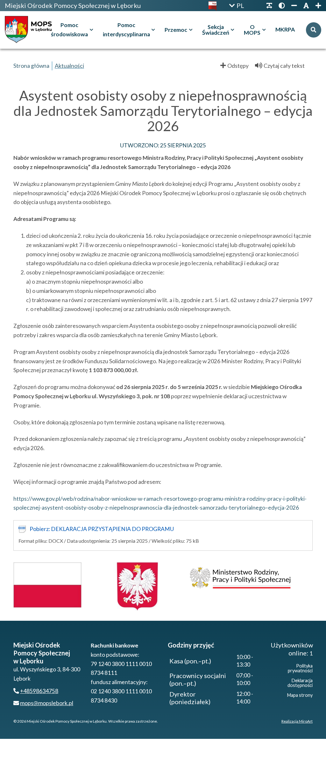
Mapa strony (300, 695)
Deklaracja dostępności (300, 683)
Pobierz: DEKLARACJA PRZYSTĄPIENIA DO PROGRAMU (102, 529)
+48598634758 (39, 691)
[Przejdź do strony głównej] (30, 30)
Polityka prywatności (300, 668)
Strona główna (31, 65)
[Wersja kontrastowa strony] (281, 6)
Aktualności (69, 65)
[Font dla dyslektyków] (269, 6)
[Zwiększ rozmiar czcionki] (316, 6)
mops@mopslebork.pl (46, 703)
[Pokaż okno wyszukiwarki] (313, 30)
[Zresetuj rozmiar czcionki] (306, 6)
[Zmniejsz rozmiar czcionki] (294, 6)
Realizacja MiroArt (297, 721)
